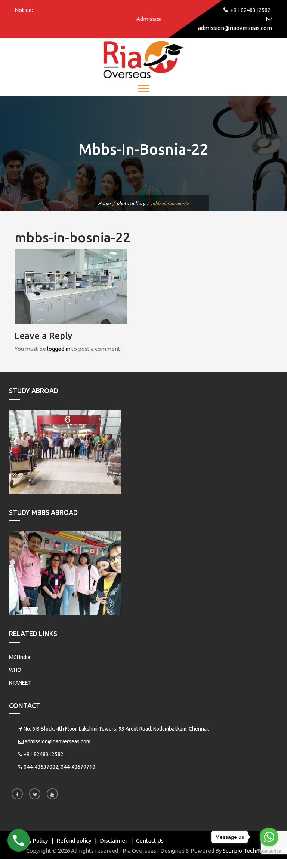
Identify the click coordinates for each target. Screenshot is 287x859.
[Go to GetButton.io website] (269, 851)
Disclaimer (113, 840)
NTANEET (20, 683)
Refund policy (73, 840)
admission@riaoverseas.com (57, 741)
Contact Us (150, 840)
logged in (58, 349)
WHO (15, 670)
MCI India (19, 657)
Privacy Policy (30, 840)
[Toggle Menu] (143, 88)
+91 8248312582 (44, 754)
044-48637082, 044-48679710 (59, 767)
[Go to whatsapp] (269, 837)
